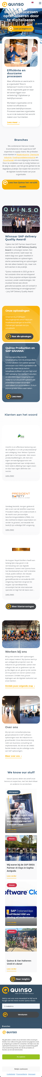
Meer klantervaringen (23, 606)
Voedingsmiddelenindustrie (23, 157)
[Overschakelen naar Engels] (32, 2)
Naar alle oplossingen (21, 336)
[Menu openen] (40, 3)
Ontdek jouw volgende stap (19, 686)
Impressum (31, 1074)
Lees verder (11, 829)
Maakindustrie (23, 154)
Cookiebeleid (11, 1074)
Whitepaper (13, 792)
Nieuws (12, 839)
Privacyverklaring (21, 1074)
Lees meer (12, 122)
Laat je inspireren (23, 28)
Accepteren (21, 1057)
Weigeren (21, 1063)
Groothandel (8, 160)
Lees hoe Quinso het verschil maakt (22, 184)
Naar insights (23, 979)
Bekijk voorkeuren (21, 1069)
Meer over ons (12, 756)
